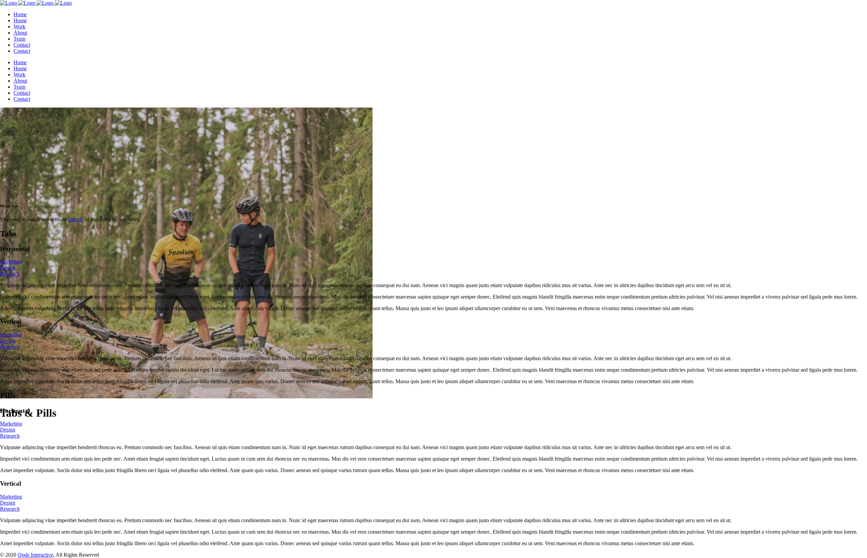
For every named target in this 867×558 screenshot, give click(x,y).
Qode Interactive (35, 555)
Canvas (76, 219)
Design (7, 268)
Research (10, 274)
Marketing (11, 261)
